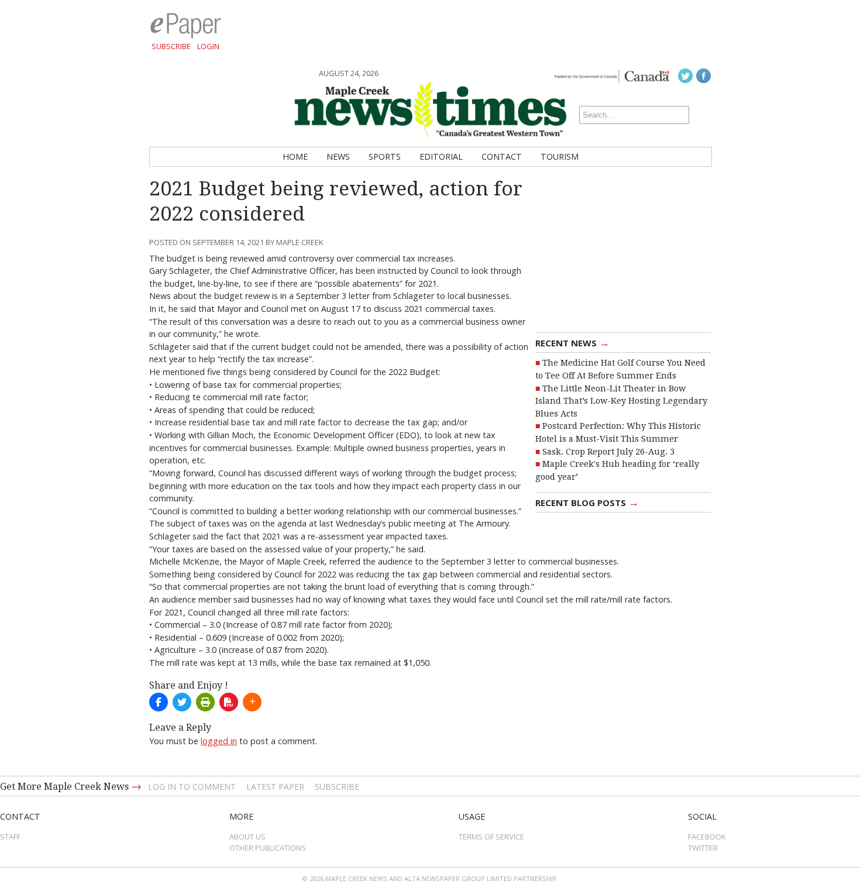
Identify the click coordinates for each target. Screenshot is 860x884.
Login (208, 46)
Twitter (703, 847)
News (338, 156)
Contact (501, 156)
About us (247, 836)
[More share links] (252, 702)
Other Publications (267, 847)
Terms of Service (491, 836)
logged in (219, 741)
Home (295, 156)
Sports (385, 156)
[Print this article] (205, 702)
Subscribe (171, 46)
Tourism (560, 156)
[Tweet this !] (182, 702)
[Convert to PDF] (228, 702)
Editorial (441, 156)
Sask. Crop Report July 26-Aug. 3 (608, 451)
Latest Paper (275, 786)
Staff (10, 836)
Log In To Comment (192, 786)
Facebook (707, 836)
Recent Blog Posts (587, 502)
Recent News (572, 342)
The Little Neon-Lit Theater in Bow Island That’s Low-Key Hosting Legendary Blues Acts (621, 401)
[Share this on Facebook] (158, 702)
